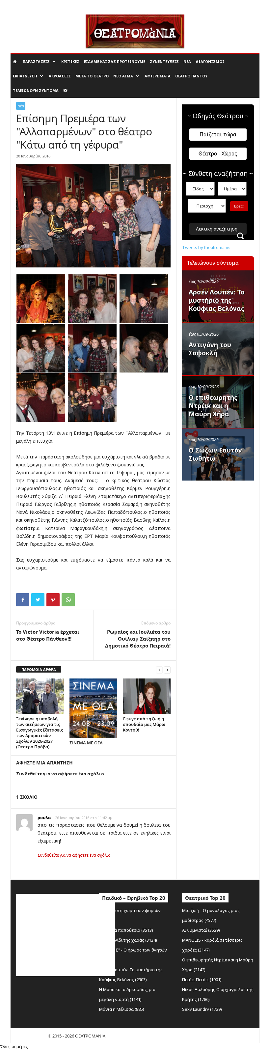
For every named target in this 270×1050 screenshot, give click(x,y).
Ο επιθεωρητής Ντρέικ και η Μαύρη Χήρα (213, 405)
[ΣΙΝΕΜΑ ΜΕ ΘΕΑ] (93, 708)
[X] (37, 599)
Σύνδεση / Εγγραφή (28, 4)
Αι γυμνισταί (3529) (201, 930)
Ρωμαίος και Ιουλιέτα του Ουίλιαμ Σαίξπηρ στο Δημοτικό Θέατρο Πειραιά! (138, 638)
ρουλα (44, 817)
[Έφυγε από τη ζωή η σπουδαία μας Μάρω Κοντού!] (147, 696)
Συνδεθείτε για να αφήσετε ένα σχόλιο (74, 855)
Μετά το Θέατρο (92, 75)
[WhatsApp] (68, 599)
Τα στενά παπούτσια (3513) (126, 930)
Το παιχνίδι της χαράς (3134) (128, 940)
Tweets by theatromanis (206, 247)
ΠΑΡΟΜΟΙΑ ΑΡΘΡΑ (38, 669)
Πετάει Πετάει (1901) (202, 979)
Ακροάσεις (60, 75)
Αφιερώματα (158, 75)
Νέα (187, 61)
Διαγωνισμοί (210, 61)
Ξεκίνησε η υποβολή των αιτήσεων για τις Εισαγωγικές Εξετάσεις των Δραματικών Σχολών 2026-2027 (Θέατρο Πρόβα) (39, 733)
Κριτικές (70, 61)
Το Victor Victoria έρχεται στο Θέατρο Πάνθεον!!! (47, 635)
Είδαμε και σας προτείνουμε (114, 61)
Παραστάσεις (36, 61)
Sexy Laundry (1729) (202, 1009)
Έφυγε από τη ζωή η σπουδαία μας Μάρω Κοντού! (144, 724)
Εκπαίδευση (25, 75)
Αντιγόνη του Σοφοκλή (210, 349)
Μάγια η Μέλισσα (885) (121, 1009)
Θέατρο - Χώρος (218, 153)
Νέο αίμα (123, 75)
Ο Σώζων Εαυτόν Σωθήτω (215, 454)
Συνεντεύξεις (164, 61)
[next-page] (167, 669)
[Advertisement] (226, 526)
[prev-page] (159, 669)
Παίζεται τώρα (218, 134)
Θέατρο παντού (191, 75)
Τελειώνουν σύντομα (36, 90)
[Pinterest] (53, 599)
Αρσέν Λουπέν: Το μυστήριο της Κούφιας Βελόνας (217, 300)
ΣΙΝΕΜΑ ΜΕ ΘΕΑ (86, 743)
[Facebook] (22, 599)
